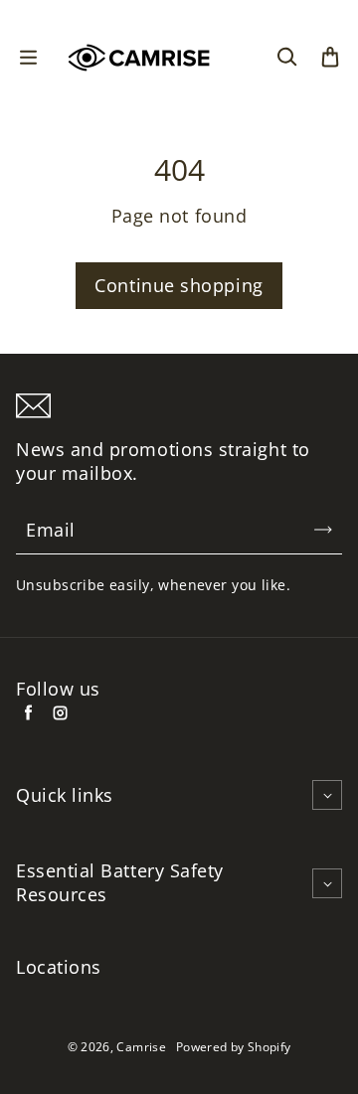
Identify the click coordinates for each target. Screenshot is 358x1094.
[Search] (286, 58)
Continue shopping (178, 285)
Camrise (141, 1046)
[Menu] (28, 58)
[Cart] (330, 58)
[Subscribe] (323, 529)
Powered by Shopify (233, 1046)
